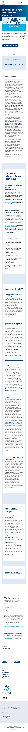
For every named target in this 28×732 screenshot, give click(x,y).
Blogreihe (10, 446)
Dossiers (4, 670)
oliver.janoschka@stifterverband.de (12, 612)
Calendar (4, 666)
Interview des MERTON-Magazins (12, 528)
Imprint (10, 726)
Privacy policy (16, 726)
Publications (5, 674)
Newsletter (14, 729)
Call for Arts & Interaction (11, 226)
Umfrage (16, 349)
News (3, 664)
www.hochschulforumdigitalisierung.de (13, 626)
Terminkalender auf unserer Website (13, 573)
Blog (3, 668)
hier (9, 638)
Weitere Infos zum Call (11, 202)
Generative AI (17, 664)
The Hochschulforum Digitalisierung (6, 677)
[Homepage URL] (3, 2)
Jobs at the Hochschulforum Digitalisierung (14, 727)
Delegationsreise (11, 422)
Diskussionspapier (11, 298)
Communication (5, 672)
